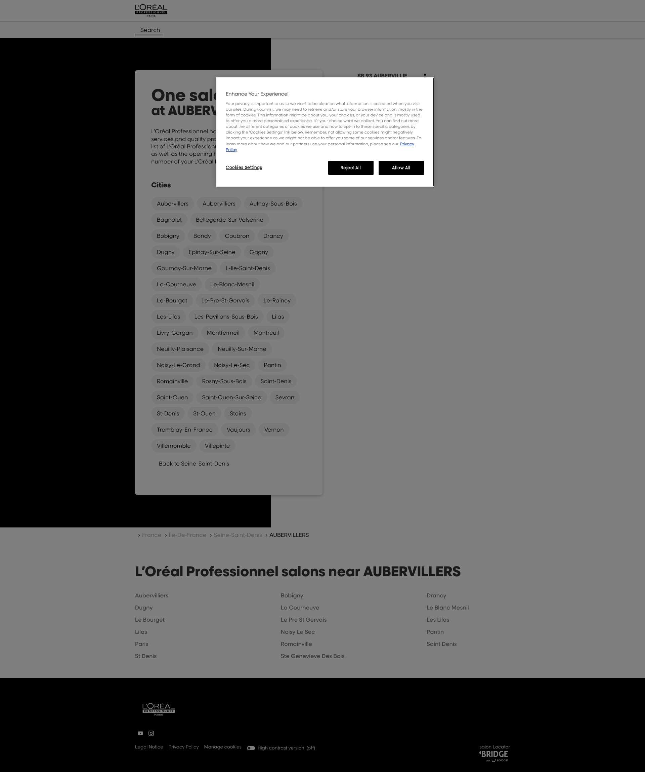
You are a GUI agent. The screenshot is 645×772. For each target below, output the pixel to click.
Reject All (351, 167)
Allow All (401, 167)
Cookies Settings (244, 167)
